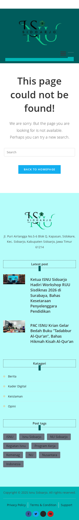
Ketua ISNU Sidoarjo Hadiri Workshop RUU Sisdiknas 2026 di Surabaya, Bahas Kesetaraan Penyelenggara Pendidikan (50, 295)
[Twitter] (36, 514)
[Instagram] (43, 514)
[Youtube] (50, 514)
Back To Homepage (39, 169)
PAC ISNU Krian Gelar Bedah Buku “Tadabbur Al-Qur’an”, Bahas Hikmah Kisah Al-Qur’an (51, 333)
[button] (63, 53)
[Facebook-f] (28, 514)
